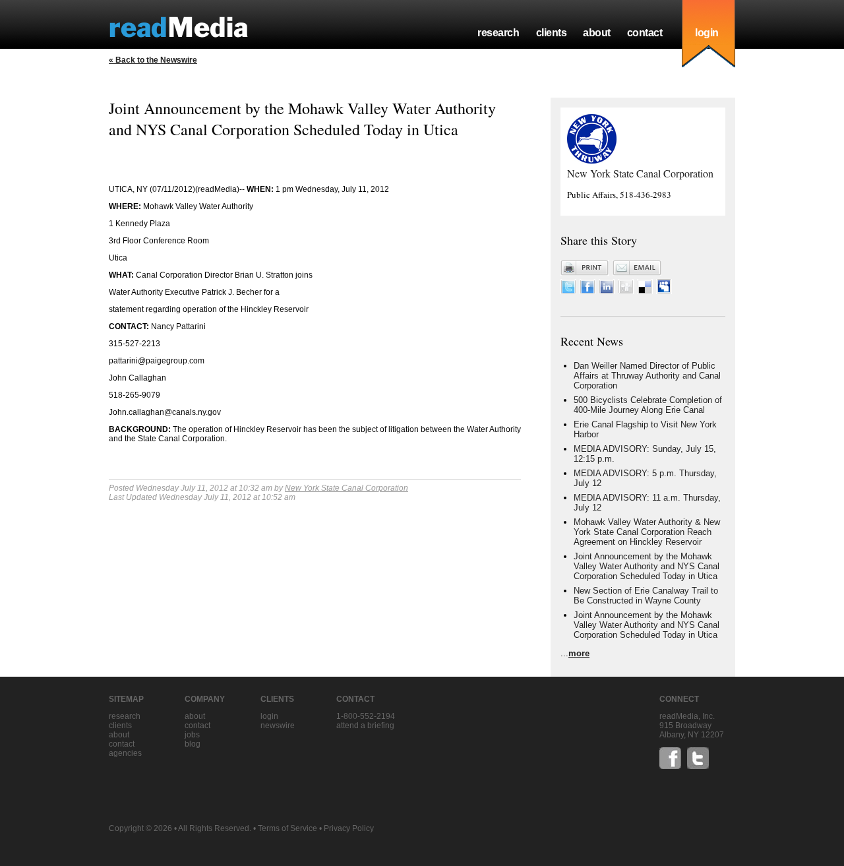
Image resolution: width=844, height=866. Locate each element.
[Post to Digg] (626, 291)
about (597, 32)
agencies (125, 753)
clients (551, 32)
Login (269, 716)
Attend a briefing (365, 725)
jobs (192, 734)
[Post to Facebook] (587, 291)
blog (192, 744)
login (707, 32)
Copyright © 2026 (140, 828)
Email (637, 268)
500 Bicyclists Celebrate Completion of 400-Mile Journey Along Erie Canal (648, 405)
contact (645, 32)
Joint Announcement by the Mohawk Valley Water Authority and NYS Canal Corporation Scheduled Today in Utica (646, 566)
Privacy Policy (349, 828)
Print (584, 268)
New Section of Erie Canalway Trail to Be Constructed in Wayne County (646, 595)
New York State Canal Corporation (346, 488)
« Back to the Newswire (153, 60)
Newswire (277, 725)
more (578, 653)
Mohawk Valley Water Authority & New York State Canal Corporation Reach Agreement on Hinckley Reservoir (647, 532)
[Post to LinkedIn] (607, 291)
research (498, 32)
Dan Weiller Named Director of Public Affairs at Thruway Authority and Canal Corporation (647, 375)
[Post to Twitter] (568, 291)
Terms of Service (287, 828)
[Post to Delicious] (645, 291)
